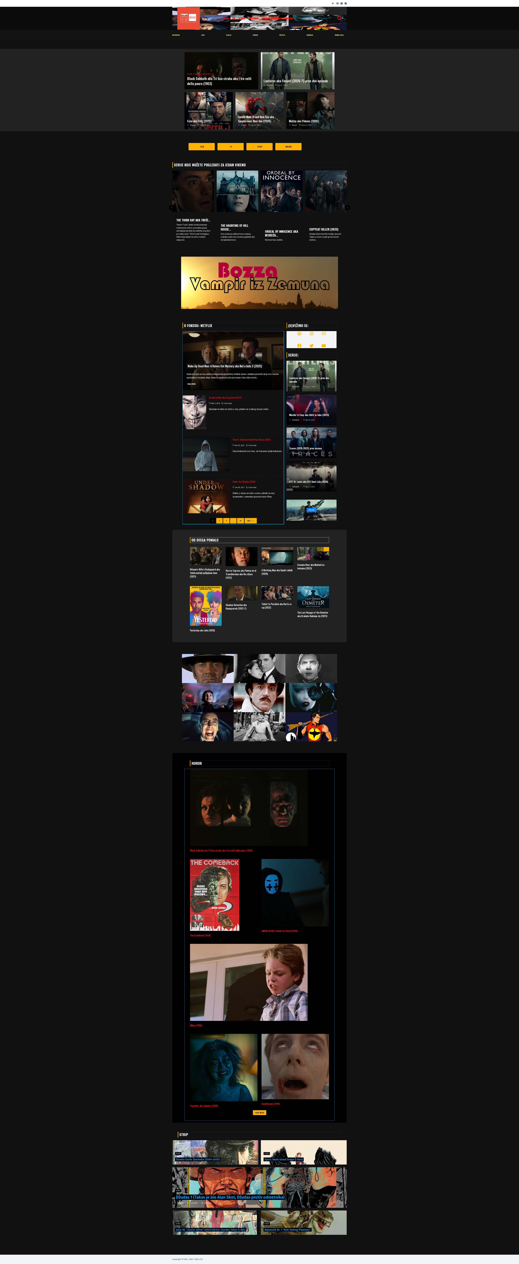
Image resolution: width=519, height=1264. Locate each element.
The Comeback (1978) (200, 935)
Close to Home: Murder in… (325, 233)
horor (255, 35)
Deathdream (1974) (271, 1103)
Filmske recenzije (203, 74)
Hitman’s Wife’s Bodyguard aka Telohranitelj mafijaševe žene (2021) (205, 573)
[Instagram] (346, 3)
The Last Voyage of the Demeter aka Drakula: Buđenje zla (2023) (312, 614)
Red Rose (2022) (275, 226)
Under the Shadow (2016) (244, 481)
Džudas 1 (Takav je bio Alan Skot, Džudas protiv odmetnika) (230, 1197)
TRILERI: (311, 510)
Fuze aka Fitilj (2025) (199, 121)
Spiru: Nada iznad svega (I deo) (284, 1159)
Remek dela (339, 35)
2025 (203, 35)
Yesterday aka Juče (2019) (202, 630)
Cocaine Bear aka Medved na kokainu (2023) (310, 566)
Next (249, 520)
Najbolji (310, 35)
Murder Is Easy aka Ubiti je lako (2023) (309, 415)
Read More (191, 384)
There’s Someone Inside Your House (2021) (252, 439)
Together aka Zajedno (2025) (204, 1106)
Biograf (192, 125)
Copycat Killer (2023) (190, 229)
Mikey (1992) (196, 1025)
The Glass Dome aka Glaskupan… (234, 227)
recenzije (176, 35)
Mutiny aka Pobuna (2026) (304, 121)
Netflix (282, 35)
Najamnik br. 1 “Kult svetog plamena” (288, 1229)
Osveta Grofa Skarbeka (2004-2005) (198, 1159)
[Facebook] (338, 3)
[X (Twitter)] (342, 3)
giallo (228, 35)
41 (240, 520)
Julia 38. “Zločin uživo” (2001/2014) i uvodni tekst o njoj (210, 1229)
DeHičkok (270, 85)
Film (226, 18)
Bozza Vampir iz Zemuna (277, 18)
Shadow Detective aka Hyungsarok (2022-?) (236, 606)
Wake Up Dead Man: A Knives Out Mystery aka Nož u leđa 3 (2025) (225, 366)
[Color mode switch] (333, 3)
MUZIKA (254, 18)
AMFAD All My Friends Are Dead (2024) (280, 931)
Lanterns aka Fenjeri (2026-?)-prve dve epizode (296, 80)
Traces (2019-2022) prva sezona (305, 448)
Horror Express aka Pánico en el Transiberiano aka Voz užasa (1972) (241, 574)
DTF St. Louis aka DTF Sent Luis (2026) (308, 481)
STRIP (242, 18)
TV (233, 18)
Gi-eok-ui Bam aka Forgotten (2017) (225, 397)
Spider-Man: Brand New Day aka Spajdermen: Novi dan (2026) (256, 119)
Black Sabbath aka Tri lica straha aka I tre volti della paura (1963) (219, 81)
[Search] (339, 18)
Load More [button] (259, 1112)
